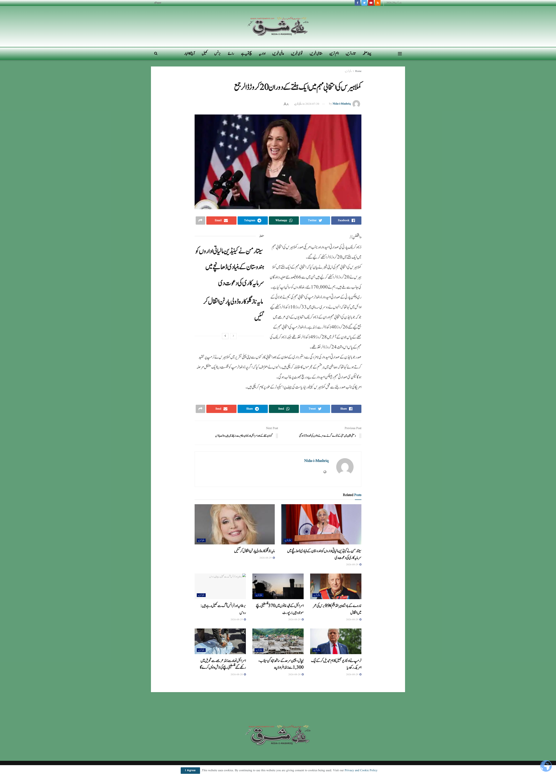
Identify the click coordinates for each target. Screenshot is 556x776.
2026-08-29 (352, 564)
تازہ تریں (351, 53)
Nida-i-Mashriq (342, 104)
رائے (231, 53)
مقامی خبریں (316, 53)
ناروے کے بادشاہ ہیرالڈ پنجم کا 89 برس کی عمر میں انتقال (337, 609)
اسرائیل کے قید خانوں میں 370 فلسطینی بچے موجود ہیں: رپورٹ (280, 609)
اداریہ (262, 53)
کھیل (204, 53)
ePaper (157, 3)
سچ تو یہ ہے (246, 53)
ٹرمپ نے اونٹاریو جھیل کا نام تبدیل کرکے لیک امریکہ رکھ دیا (336, 664)
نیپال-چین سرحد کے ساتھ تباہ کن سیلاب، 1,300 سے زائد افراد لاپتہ (281, 664)
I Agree (190, 770)
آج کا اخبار (189, 53)
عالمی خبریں (278, 53)
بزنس (217, 53)
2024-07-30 (312, 104)
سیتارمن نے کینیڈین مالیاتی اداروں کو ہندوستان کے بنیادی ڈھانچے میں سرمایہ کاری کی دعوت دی (229, 267)
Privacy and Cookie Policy (361, 770)
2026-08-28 (294, 674)
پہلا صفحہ (366, 53)
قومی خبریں (297, 53)
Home (358, 71)
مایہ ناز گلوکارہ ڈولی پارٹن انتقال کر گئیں (254, 550)
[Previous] (233, 336)
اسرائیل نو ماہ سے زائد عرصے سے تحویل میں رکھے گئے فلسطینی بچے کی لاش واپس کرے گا (223, 664)
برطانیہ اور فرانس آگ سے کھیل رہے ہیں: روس (223, 609)
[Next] (225, 336)
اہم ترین (334, 53)
